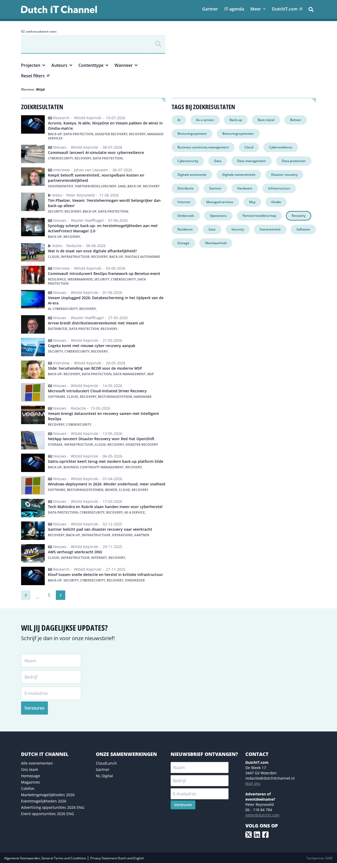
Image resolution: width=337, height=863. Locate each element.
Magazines (30, 782)
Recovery (298, 215)
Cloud (249, 147)
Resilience (185, 229)
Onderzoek (185, 215)
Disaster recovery (284, 174)
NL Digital (104, 775)
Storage (183, 243)
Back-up (236, 120)
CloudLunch (106, 763)
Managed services (219, 202)
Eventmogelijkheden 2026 (43, 801)
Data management (251, 161)
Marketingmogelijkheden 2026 (48, 794)
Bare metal (266, 120)
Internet (183, 202)
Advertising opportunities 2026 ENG (52, 807)
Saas (212, 229)
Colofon (27, 788)
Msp (252, 202)
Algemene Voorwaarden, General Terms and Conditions (45, 858)
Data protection (294, 161)
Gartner (215, 188)
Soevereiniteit (270, 229)
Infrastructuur (279, 188)
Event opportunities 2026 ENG (47, 813)
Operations (218, 215)
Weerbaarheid (215, 243)
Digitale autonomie (191, 174)
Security (237, 229)
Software (303, 229)
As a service (205, 120)
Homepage (30, 775)
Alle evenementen (37, 763)
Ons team (29, 769)
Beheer (295, 120)
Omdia (276, 202)
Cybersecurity (187, 161)
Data (217, 161)
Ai (178, 120)
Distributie (185, 188)
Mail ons (252, 783)
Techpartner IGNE (319, 858)
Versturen (34, 708)
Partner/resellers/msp (259, 215)
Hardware (244, 188)
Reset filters (33, 76)
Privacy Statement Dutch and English (117, 858)
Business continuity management (203, 147)
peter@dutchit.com (262, 814)
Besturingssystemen (238, 133)
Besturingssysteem (192, 133)
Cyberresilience (280, 147)
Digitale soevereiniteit (238, 174)
